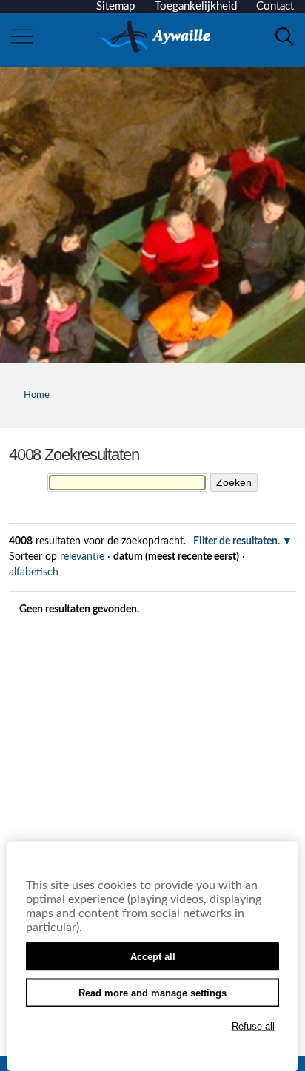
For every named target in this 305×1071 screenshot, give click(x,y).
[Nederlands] (154, 37)
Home (37, 395)
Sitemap (115, 6)
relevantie (82, 557)
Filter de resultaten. (236, 541)
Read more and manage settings (152, 993)
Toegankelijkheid (196, 6)
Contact (275, 6)
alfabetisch (33, 572)
